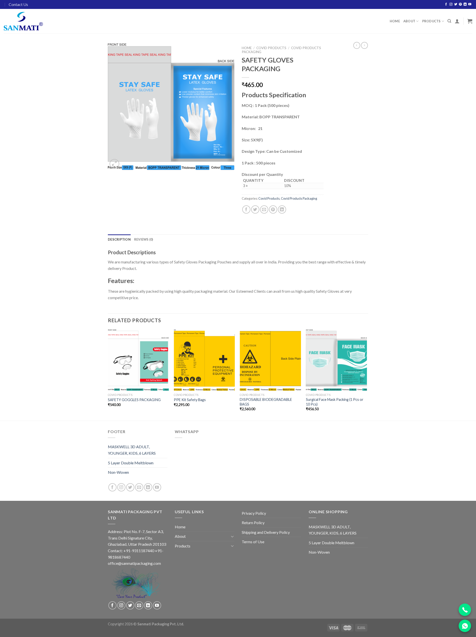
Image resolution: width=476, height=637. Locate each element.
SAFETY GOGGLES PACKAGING (134, 400)
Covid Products (271, 48)
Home (395, 21)
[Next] (366, 374)
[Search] (449, 21)
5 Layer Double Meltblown (130, 462)
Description (119, 239)
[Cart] (469, 21)
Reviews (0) (143, 239)
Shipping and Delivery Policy (266, 532)
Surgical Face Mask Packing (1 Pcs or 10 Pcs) (334, 401)
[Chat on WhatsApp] (465, 626)
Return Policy (253, 522)
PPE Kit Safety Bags (190, 400)
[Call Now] (465, 610)
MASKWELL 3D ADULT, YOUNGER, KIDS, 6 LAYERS (132, 449)
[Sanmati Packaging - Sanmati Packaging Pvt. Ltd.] (24, 21)
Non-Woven (118, 472)
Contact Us (18, 4)
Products (431, 21)
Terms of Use (253, 541)
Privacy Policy (254, 513)
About (409, 21)
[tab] (119, 239)
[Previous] (108, 374)
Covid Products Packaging (299, 198)
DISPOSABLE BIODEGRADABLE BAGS (266, 401)
